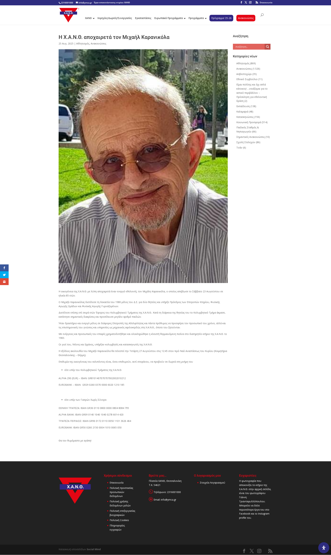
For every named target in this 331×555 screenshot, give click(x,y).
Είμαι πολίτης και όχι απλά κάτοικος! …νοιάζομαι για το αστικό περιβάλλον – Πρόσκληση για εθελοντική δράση (252, 92)
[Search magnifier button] (267, 47)
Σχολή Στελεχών (245, 142)
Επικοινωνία (266, 2)
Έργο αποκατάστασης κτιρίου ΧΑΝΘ (112, 2)
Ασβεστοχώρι (244, 74)
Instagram (263, 513)
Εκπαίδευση (243, 106)
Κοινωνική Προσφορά (248, 122)
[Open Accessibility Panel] (323, 547)
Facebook (244, 513)
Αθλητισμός (82, 43)
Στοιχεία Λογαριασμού (212, 482)
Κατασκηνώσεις (245, 117)
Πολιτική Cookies (119, 520)
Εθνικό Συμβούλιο (247, 79)
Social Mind (94, 549)
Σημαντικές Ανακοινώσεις (250, 136)
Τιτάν (239, 147)
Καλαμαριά (242, 111)
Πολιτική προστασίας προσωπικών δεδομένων (121, 492)
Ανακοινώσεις (98, 43)
